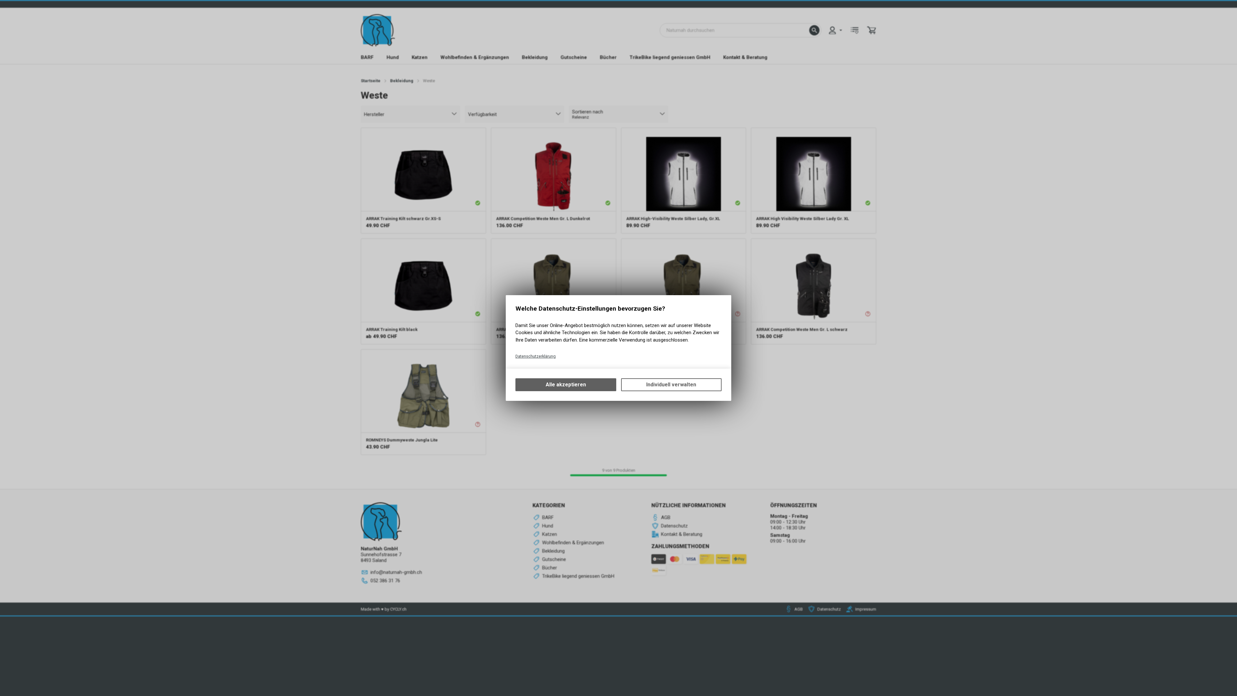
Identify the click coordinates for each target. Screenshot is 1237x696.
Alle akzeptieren (566, 385)
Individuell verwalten (671, 385)
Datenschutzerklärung (535, 356)
